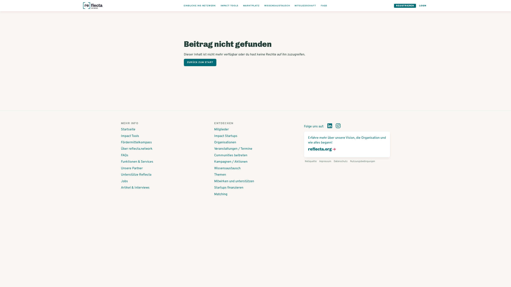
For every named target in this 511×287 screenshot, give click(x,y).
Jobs (124, 181)
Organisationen (225, 142)
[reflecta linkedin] (329, 126)
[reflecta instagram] (338, 126)
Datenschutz (341, 161)
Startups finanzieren (228, 188)
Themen (220, 175)
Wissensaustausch (227, 168)
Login (422, 6)
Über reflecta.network (137, 149)
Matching (220, 194)
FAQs (124, 155)
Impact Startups (225, 136)
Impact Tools (130, 136)
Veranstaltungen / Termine (233, 149)
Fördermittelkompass (136, 142)
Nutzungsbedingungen (362, 161)
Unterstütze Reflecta (136, 175)
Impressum (325, 161)
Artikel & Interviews (135, 188)
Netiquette (311, 161)
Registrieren (405, 5)
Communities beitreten (230, 155)
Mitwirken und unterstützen (234, 181)
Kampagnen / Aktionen (231, 162)
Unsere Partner (132, 168)
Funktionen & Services (137, 162)
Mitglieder (221, 130)
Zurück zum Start (200, 62)
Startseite (128, 130)
